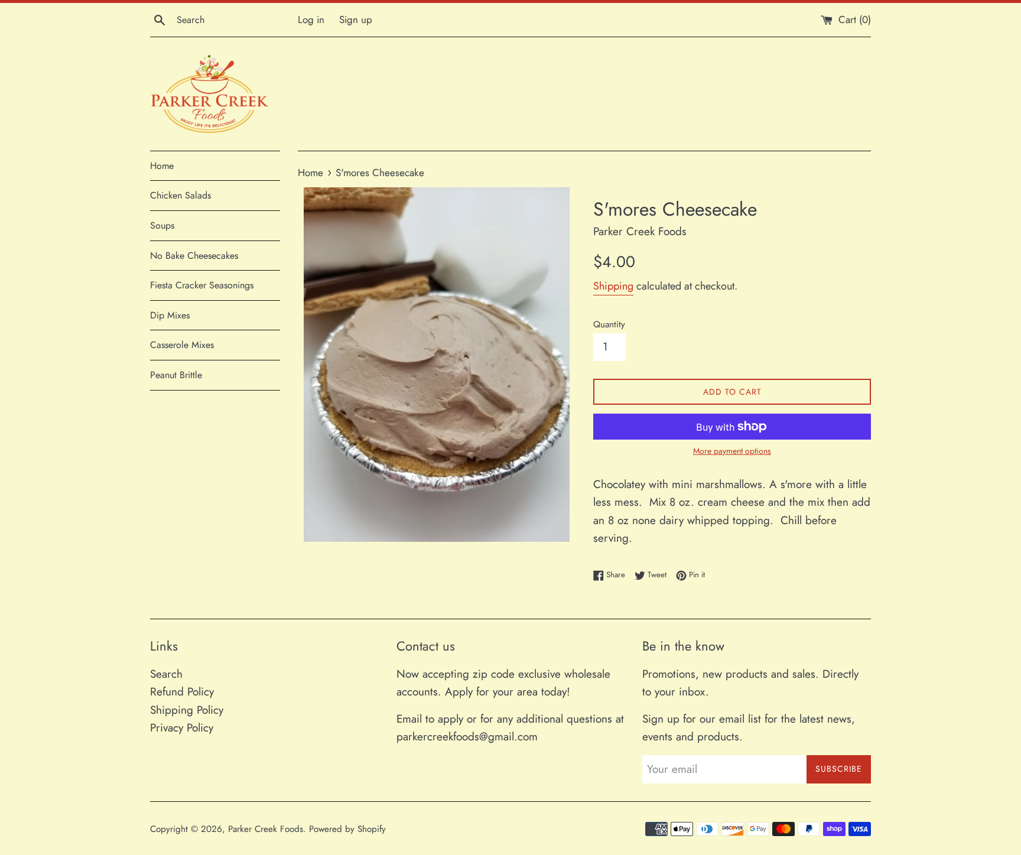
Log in (311, 19)
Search (166, 674)
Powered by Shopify (347, 829)
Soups (162, 225)
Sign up (355, 19)
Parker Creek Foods (265, 829)
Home (162, 166)
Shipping (613, 286)
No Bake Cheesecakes (194, 255)
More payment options (732, 451)
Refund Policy (182, 692)
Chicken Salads (180, 195)
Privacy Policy (181, 728)
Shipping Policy (186, 710)
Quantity (609, 324)
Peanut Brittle (176, 375)
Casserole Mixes (182, 345)
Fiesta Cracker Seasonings (201, 285)
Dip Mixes (170, 315)
